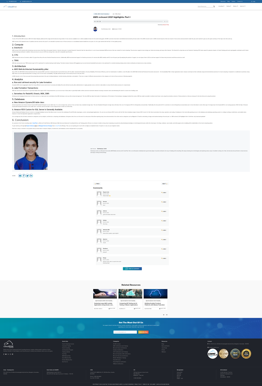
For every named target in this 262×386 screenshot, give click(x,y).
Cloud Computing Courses (68, 344)
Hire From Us (65, 361)
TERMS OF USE (146, 384)
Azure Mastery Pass (66, 357)
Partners (235, 6)
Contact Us (239, 1)
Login (254, 1)
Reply (164, 192)
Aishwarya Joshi (106, 29)
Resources (223, 1)
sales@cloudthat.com (214, 347)
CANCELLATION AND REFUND (162, 384)
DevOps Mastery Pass (67, 359)
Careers (233, 1)
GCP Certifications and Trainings (120, 351)
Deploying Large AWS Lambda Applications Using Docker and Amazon (103, 305)
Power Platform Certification (119, 361)
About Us (242, 6)
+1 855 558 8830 (97, 376)
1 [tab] (131, 277)
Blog (229, 1)
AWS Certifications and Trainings (120, 346)
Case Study (164, 348)
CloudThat (57, 126)
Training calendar (66, 351)
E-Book (163, 349)
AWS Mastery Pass (66, 355)
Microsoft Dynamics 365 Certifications (122, 353)
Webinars (164, 351)
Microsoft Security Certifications (120, 355)
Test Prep (64, 353)
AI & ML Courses (117, 344)
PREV (97, 184)
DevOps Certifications (118, 349)
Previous (164, 314)
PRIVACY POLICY (138, 384)
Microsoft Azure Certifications (120, 348)
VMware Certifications (118, 363)
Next (167, 314)
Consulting (220, 6)
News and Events (165, 346)
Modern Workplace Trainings (119, 357)
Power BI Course (117, 359)
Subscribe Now (143, 332)
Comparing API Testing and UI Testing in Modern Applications (128, 304)
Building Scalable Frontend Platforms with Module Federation (155, 304)
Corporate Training (66, 346)
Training (228, 6)
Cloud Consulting (66, 348)
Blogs (163, 344)
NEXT (164, 184)
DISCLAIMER (152, 384)
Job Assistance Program (67, 349)
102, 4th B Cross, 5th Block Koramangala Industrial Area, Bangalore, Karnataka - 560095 (229, 343)
